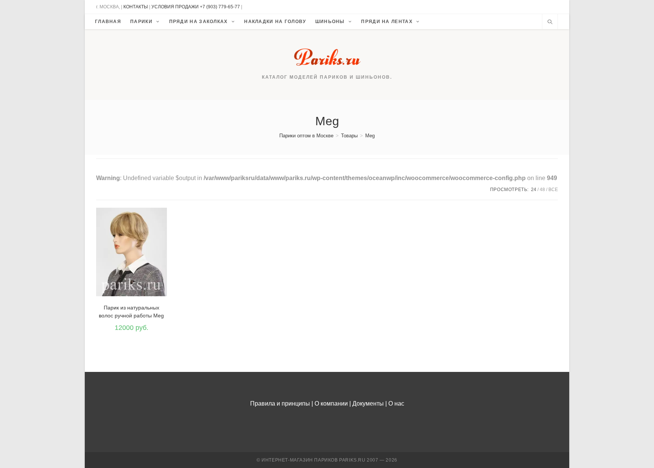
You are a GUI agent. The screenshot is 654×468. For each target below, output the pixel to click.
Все (553, 189)
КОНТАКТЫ (135, 6)
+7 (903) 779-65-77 (220, 6)
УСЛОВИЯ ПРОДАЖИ (175, 6)
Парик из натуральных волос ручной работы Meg (131, 312)
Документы (368, 403)
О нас (396, 403)
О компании (331, 403)
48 (542, 189)
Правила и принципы (280, 403)
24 (533, 189)
